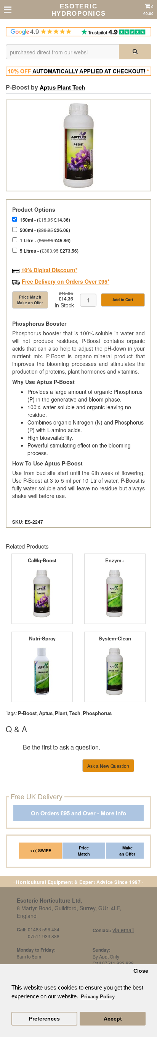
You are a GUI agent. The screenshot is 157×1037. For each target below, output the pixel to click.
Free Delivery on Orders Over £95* (65, 281)
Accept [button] (113, 1019)
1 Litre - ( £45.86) (45, 240)
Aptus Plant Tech (62, 87)
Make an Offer (127, 851)
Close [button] (140, 971)
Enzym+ (115, 560)
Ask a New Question (108, 766)
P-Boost (27, 713)
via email (123, 930)
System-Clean (115, 638)
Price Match (84, 851)
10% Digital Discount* (49, 270)
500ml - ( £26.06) (45, 230)
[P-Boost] (78, 145)
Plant (61, 713)
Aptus (46, 713)
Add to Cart (122, 299)
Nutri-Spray (42, 638)
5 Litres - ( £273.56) (49, 250)
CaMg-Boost (42, 560)
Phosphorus (97, 713)
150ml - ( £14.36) (45, 219)
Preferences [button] (44, 1019)
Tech (74, 713)
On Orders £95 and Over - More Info (78, 813)
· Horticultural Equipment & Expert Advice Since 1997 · (78, 882)
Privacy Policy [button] (98, 996)
